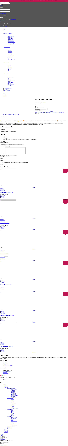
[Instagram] (1, 375)
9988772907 (5, 372)
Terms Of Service (5, 364)
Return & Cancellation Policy (7, 365)
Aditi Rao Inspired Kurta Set (6, 192)
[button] (2, 282)
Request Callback (5, 373)
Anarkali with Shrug (5, 223)
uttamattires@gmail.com (7, 371)
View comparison (3, 445)
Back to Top (2, 439)
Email (1, 160)
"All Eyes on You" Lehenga (6, 346)
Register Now (13, 19)
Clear (44, 107)
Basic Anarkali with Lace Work (7, 315)
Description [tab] (4, 114)
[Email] (4, 375)
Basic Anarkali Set (4, 253)
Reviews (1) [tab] (17, 114)
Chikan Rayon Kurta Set (5, 284)
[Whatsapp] (2, 375)
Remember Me (4, 15)
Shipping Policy (5, 363)
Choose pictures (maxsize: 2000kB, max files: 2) (8, 155)
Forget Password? (3, 13)
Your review (2, 153)
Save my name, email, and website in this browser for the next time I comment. (15, 162)
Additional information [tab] (10, 114)
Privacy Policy (5, 362)
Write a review (43, 102)
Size (36, 107)
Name (1, 158)
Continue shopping (3, 26)
